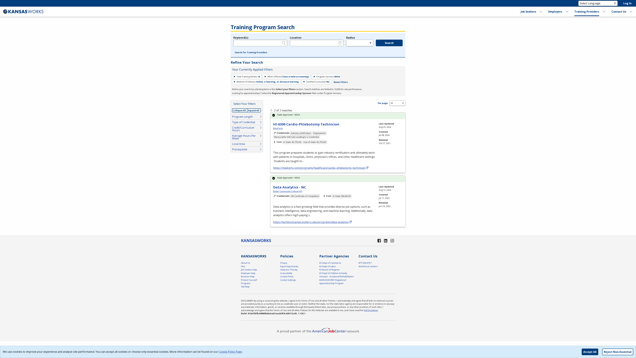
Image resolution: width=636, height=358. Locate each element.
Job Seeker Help (249, 269)
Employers (555, 11)
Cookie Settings (288, 279)
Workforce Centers (368, 266)
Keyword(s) (240, 37)
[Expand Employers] (567, 12)
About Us (245, 262)
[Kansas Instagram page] (392, 240)
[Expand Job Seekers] (541, 12)
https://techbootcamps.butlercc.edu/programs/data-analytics (311, 222)
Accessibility (286, 273)
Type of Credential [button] (243, 122)
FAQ (243, 266)
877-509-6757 (365, 262)
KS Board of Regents (329, 269)
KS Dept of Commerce (330, 262)
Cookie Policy (286, 276)
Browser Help (248, 276)
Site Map (245, 286)
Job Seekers (528, 11)
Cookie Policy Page (230, 352)
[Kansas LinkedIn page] (386, 240)
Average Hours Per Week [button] (244, 137)
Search (389, 43)
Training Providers (586, 11)
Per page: (383, 103)
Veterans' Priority (288, 269)
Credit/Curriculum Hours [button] (243, 129)
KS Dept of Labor (327, 266)
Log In (627, 3)
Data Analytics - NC (289, 187)
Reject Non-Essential (618, 352)
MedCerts (278, 128)
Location (295, 37)
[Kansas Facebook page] (379, 240)
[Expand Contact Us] (631, 12)
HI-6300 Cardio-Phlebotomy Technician (306, 124)
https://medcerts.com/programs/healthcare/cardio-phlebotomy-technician (319, 168)
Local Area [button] (238, 144)
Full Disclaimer (371, 310)
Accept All (590, 352)
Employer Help (248, 273)
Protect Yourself (249, 279)
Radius (350, 37)
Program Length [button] (242, 117)
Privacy (283, 262)
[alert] (337, 116)
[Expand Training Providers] (604, 12)
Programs (246, 283)
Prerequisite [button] (239, 149)
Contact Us (618, 11)
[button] (250, 53)
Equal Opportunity (289, 266)
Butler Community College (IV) (287, 191)
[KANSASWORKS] (23, 12)
